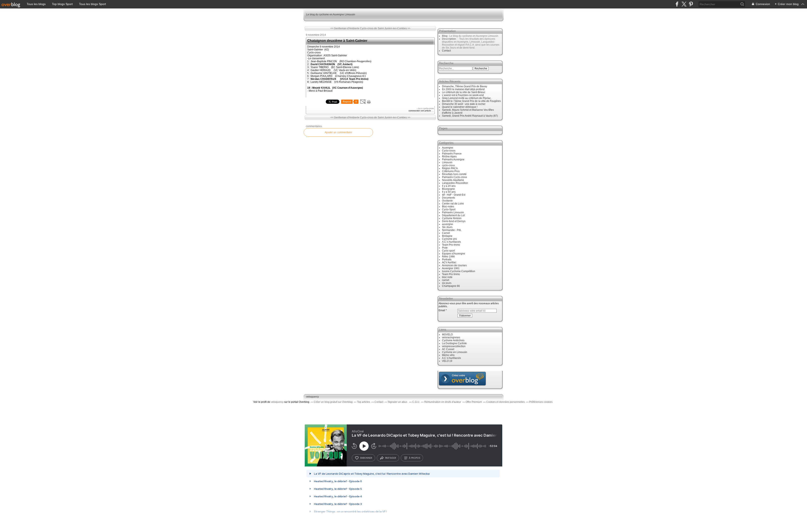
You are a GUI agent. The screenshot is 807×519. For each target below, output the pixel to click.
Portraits (446, 259)
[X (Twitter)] (684, 4)
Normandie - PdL (452, 230)
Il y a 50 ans (449, 191)
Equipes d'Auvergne (453, 253)
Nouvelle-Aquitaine (453, 180)
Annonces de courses (454, 265)
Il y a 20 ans (449, 185)
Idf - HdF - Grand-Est (453, 194)
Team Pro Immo (451, 274)
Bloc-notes (448, 206)
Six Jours (447, 227)
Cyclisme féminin (452, 218)
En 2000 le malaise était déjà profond (463, 89)
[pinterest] (691, 4)
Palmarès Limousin (453, 212)
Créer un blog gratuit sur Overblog (333, 401)
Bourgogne (448, 188)
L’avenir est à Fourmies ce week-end (463, 95)
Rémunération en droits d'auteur (442, 401)
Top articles (363, 401)
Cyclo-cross (448, 150)
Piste (445, 247)
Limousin (447, 162)
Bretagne (447, 235)
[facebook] (677, 4)
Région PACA (450, 168)
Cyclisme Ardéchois (453, 340)
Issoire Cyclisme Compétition (458, 271)
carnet (445, 280)
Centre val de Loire (453, 203)
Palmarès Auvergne (453, 159)
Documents (448, 197)
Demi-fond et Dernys (453, 221)
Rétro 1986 (448, 256)
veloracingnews (451, 337)
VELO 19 (447, 361)
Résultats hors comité (454, 174)
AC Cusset (448, 349)
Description (449, 38)
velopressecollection (453, 346)
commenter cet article (420, 110)
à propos (414, 458)
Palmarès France (452, 153)
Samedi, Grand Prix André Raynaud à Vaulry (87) (470, 115)
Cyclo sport (448, 250)
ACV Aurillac (449, 262)
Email (442, 310)
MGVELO (447, 334)
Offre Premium (473, 401)
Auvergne (447, 147)
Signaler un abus (398, 401)
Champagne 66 (451, 286)
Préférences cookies (541, 401)
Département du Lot (453, 215)
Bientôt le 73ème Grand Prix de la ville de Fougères (471, 101)
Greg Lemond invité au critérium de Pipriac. (466, 98)
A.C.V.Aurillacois (451, 241)
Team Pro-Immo (451, 244)
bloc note (447, 277)
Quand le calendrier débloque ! (459, 106)
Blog (444, 35)
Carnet (446, 233)
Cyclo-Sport (448, 209)
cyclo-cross (428, 108)
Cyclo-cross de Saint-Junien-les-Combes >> (385, 28)
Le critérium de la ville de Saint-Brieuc (463, 92)
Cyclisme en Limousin (454, 352)
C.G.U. (416, 401)
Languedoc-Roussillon (455, 183)
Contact (446, 50)
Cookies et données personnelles (505, 401)
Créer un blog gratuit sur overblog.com (462, 378)
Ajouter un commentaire (338, 132)
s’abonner (366, 458)
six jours (446, 283)
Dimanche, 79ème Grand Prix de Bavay (464, 86)
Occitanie (447, 200)
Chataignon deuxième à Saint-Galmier (337, 40)
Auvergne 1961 (451, 268)
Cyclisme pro (449, 238)
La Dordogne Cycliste (454, 343)
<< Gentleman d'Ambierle (344, 28)
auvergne (447, 224)
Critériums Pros (451, 171)
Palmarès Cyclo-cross (454, 177)
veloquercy (312, 396)
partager (390, 458)
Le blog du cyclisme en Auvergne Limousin (330, 14)
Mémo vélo (448, 355)
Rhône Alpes (449, 156)
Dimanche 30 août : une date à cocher (463, 104)
